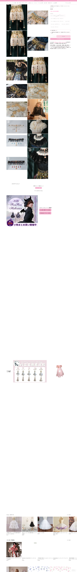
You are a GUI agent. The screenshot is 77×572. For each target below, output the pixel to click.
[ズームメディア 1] (16, 17)
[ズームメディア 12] (37, 127)
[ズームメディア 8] (37, 91)
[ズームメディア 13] (16, 141)
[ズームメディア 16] (37, 163)
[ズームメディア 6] (37, 70)
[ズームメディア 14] (37, 141)
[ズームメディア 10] (37, 109)
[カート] (70, 3)
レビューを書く (38, 187)
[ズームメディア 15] (16, 163)
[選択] (20, 530)
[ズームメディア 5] (16, 70)
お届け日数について (54, 30)
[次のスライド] (70, 526)
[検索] (66, 3)
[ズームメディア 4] (37, 44)
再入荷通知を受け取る (60, 38)
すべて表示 (69, 514)
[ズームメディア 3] (16, 44)
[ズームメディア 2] (37, 17)
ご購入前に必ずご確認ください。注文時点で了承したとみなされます (60, 32)
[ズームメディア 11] (16, 127)
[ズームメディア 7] (16, 91)
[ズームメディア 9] (16, 109)
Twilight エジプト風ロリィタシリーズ (60, 42)
